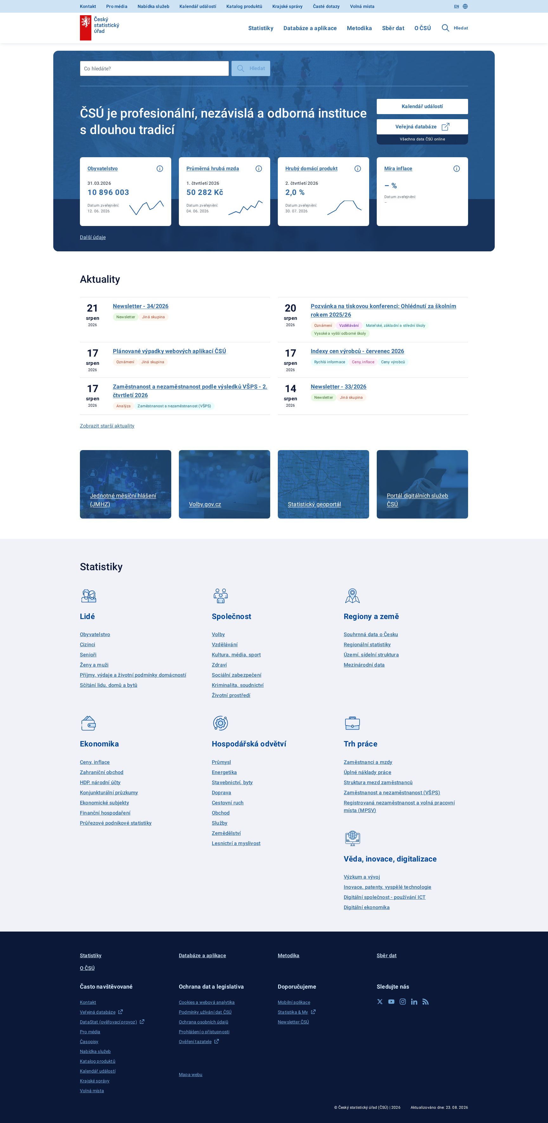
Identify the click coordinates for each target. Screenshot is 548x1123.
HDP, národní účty (100, 782)
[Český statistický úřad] (99, 28)
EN (456, 6)
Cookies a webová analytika (207, 1002)
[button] (160, 168)
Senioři (88, 655)
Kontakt (88, 6)
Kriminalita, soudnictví (238, 685)
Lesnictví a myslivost (236, 843)
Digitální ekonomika (367, 907)
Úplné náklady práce (367, 772)
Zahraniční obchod (101, 772)
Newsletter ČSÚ (293, 1021)
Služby (219, 823)
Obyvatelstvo (95, 634)
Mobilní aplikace (294, 1002)
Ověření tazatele (195, 1041)
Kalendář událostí (197, 6)
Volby (218, 634)
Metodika (359, 28)
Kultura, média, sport (236, 655)
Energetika (224, 772)
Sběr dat (393, 28)
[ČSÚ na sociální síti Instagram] (403, 1001)
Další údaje (93, 237)
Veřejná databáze (416, 127)
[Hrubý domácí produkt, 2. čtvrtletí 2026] (323, 191)
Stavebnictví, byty (232, 782)
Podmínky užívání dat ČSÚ (205, 1012)
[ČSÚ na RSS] (425, 1001)
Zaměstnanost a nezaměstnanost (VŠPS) (392, 793)
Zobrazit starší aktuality (107, 426)
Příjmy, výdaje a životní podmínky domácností (133, 675)
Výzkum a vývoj (362, 877)
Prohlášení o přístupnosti (204, 1031)
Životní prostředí (231, 695)
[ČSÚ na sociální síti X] (380, 1001)
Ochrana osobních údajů (203, 1021)
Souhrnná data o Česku (371, 634)
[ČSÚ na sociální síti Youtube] (391, 1001)
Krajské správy (287, 6)
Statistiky (260, 28)
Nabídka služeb (153, 6)
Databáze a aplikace (310, 28)
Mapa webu (191, 1074)
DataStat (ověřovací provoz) (108, 1021)
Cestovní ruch (228, 803)
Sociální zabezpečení (236, 675)
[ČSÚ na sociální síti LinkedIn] (414, 1001)
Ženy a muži (94, 665)
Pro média (116, 6)
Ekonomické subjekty (104, 803)
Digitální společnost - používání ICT (385, 897)
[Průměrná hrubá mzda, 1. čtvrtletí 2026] (224, 191)
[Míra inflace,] (422, 191)
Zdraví (219, 665)
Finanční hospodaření (105, 813)
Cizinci (87, 645)
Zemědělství (226, 833)
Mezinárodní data (364, 665)
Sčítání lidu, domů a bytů (108, 685)
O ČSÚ (422, 28)
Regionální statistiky (367, 645)
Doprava (221, 793)
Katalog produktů (244, 6)
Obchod (221, 813)
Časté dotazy (326, 6)
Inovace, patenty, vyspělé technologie (387, 887)
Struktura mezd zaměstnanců (378, 782)
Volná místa (362, 6)
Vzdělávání (225, 645)
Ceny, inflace (95, 762)
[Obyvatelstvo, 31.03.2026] (125, 191)
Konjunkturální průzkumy (109, 793)
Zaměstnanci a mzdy (368, 762)
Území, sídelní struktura (371, 655)
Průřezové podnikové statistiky (116, 823)
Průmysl (221, 762)
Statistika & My (293, 1012)
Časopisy (89, 1041)
